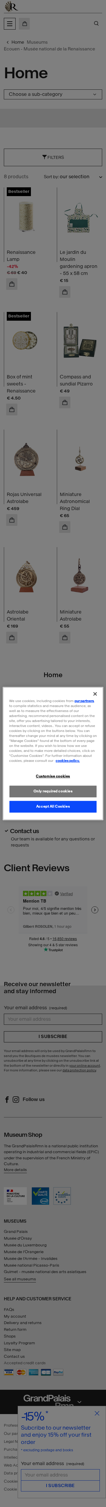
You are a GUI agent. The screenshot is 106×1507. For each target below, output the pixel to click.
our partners (84, 701)
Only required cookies (53, 791)
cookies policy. (68, 760)
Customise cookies (53, 776)
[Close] (95, 693)
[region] (53, 753)
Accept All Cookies (53, 806)
